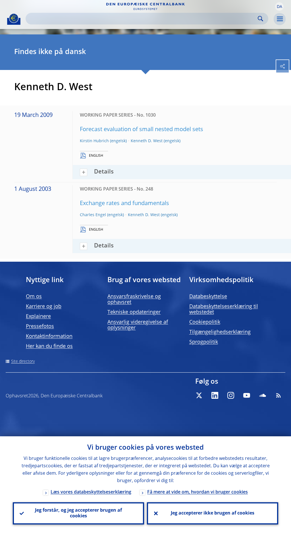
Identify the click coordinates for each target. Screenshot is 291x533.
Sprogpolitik (203, 342)
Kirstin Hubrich (94, 141)
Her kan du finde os (49, 346)
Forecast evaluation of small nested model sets (141, 130)
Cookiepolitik (204, 322)
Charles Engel (93, 215)
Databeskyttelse (208, 296)
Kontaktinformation (49, 336)
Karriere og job (43, 306)
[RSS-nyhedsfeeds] (278, 395)
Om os (34, 296)
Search (260, 19)
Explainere (38, 316)
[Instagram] (231, 395)
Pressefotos (40, 326)
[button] (279, 6)
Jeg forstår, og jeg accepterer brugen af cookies (78, 513)
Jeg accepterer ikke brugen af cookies (212, 513)
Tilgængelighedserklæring (220, 332)
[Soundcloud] (262, 395)
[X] (199, 395)
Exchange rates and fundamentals (124, 203)
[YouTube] (246, 395)
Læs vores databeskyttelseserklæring (91, 492)
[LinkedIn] (215, 395)
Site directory (23, 361)
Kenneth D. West (147, 141)
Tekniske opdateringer (134, 312)
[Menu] (280, 19)
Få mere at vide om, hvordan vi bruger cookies (197, 492)
